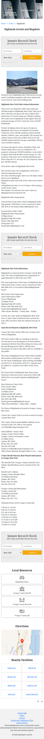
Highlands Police (22, 582)
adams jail (11, 668)
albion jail (11, 685)
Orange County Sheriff (22, 593)
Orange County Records (22, 604)
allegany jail (32, 677)
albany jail (11, 677)
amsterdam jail (32, 694)
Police (11, 23)
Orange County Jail (22, 615)
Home (3, 23)
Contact (22, 718)
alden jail (11, 694)
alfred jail (32, 668)
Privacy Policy (22, 723)
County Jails (22, 713)
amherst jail (32, 685)
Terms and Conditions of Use (22, 720)
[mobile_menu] (39, 10)
